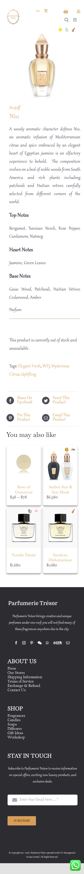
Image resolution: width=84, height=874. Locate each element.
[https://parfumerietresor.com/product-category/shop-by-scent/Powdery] (31, 511)
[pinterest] (31, 643)
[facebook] (16, 643)
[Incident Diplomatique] (60, 528)
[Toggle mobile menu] (75, 19)
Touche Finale (23, 554)
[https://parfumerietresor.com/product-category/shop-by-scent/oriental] (67, 449)
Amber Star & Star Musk (60, 489)
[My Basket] (66, 13)
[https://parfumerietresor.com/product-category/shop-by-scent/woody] (74, 29)
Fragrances (16, 715)
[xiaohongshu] (57, 643)
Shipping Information (25, 677)
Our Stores (16, 672)
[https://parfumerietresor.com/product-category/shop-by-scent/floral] (37, 511)
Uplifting (28, 374)
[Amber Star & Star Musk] (60, 463)
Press (12, 668)
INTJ (46, 366)
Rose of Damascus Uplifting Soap (23, 491)
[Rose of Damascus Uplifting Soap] (24, 463)
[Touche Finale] (24, 528)
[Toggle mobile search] (66, 19)
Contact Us (17, 690)
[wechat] (40, 643)
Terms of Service (21, 681)
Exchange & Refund (24, 685)
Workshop (16, 737)
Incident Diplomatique (60, 557)
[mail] (68, 643)
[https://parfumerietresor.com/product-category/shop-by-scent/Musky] (74, 449)
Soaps (12, 724)
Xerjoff (14, 108)
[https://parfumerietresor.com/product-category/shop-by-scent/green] (68, 29)
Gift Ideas (15, 733)
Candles (14, 720)
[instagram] (24, 643)
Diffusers (15, 728)
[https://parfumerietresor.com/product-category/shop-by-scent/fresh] (61, 29)
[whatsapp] (47, 643)
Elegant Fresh (29, 366)
